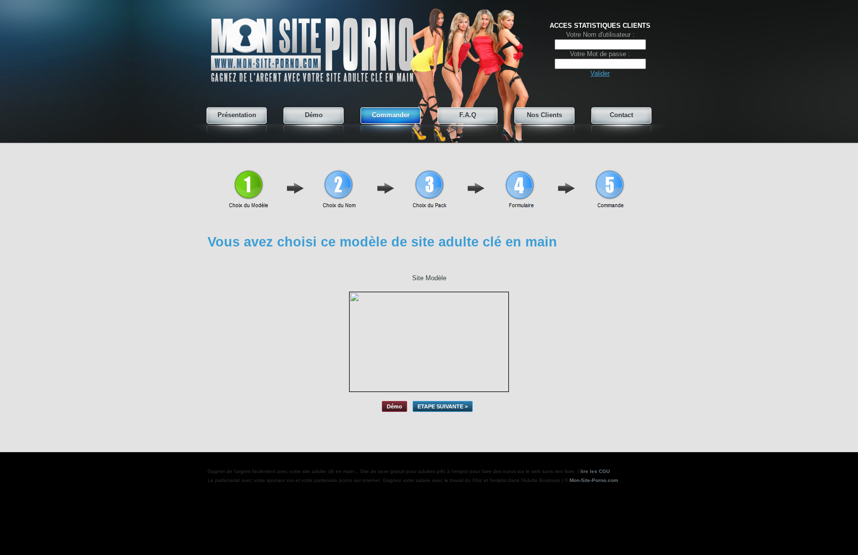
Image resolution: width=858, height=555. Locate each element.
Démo (314, 115)
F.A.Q (467, 115)
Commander (391, 115)
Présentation (236, 115)
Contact (621, 115)
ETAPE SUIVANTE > (443, 406)
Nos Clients (544, 115)
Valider (600, 73)
